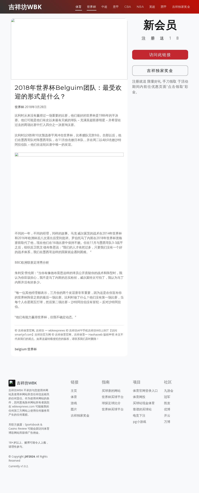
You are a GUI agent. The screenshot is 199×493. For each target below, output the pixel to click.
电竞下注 (139, 415)
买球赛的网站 (111, 390)
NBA (140, 7)
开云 (167, 415)
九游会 (168, 390)
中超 (104, 7)
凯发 (167, 403)
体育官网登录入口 (145, 390)
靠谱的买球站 (142, 409)
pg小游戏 (139, 421)
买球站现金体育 (144, 403)
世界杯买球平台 (113, 397)
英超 (152, 7)
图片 (74, 409)
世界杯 (91, 7)
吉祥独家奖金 (181, 7)
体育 (79, 7)
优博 (167, 409)
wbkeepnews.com (23, 406)
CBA (127, 7)
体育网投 (139, 397)
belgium (21, 349)
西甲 (164, 7)
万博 (167, 421)
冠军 (167, 397)
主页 (74, 390)
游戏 (74, 403)
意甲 (116, 7)
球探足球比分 (111, 403)
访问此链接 (160, 54)
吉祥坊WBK (25, 7)
